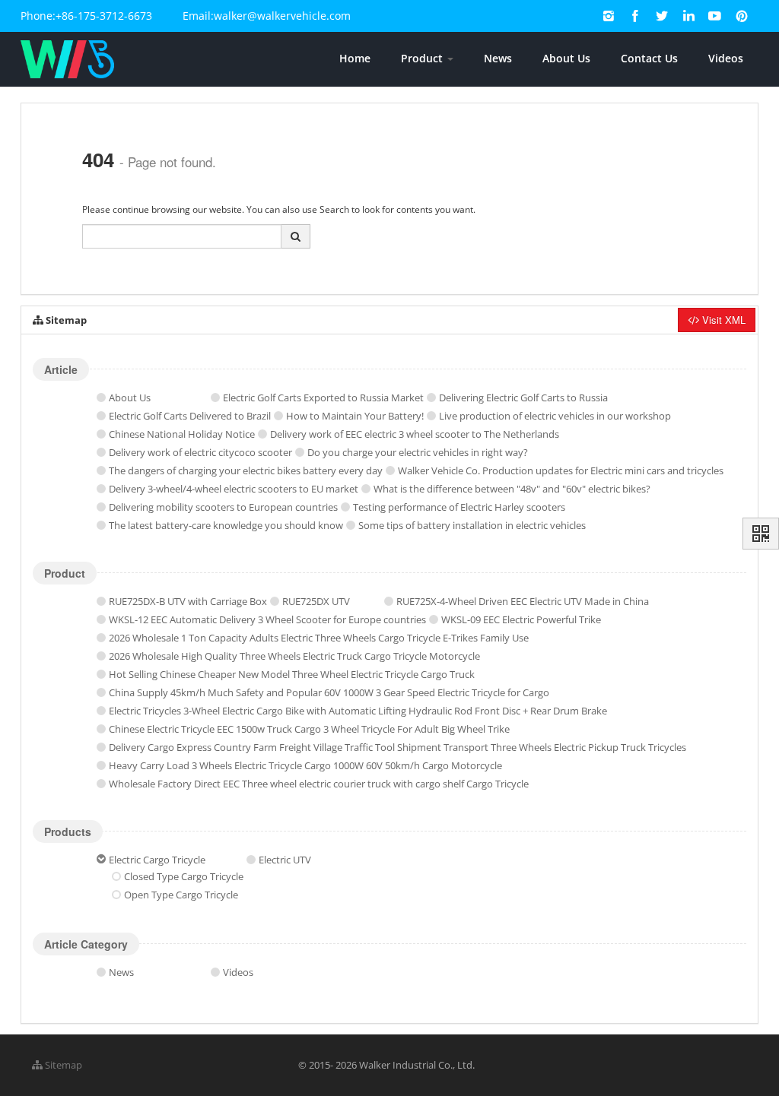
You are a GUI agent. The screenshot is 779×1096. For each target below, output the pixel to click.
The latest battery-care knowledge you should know (226, 525)
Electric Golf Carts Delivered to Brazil (190, 416)
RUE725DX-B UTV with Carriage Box (188, 601)
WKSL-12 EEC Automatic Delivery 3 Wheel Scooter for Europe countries (267, 619)
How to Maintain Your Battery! (355, 416)
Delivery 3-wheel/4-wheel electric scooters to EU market (233, 489)
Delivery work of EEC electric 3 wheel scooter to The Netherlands (414, 434)
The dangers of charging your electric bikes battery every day (246, 470)
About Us (566, 58)
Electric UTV (285, 859)
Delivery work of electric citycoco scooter (200, 452)
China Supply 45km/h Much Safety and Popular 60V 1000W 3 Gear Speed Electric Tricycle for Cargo (329, 692)
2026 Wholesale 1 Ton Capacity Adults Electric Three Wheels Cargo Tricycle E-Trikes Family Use (319, 638)
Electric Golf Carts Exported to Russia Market (323, 397)
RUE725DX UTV (316, 601)
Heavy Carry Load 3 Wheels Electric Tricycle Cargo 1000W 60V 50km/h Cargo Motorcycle (305, 765)
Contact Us (649, 58)
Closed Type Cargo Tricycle (183, 876)
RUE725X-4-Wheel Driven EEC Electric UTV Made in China (522, 601)
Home (354, 58)
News (498, 58)
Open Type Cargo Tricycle (181, 894)
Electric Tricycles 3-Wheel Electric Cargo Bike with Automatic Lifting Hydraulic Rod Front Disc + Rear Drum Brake (358, 710)
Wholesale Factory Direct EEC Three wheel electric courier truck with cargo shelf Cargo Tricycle (319, 783)
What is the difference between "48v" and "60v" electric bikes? (512, 489)
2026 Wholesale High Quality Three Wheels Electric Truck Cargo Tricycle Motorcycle (294, 656)
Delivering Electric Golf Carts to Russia (523, 397)
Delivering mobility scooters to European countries (223, 507)
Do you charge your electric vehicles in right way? (417, 452)
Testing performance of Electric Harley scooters (459, 507)
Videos (725, 58)
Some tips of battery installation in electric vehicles (472, 525)
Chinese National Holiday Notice (182, 434)
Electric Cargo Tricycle (157, 859)
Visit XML (722, 319)
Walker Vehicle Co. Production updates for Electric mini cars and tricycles (560, 470)
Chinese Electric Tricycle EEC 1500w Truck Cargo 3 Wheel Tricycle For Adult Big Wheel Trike (309, 729)
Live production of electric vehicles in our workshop (555, 416)
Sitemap (62, 1065)
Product (423, 58)
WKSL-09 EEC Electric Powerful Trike (521, 619)
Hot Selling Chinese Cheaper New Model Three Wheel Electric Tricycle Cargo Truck (292, 674)
